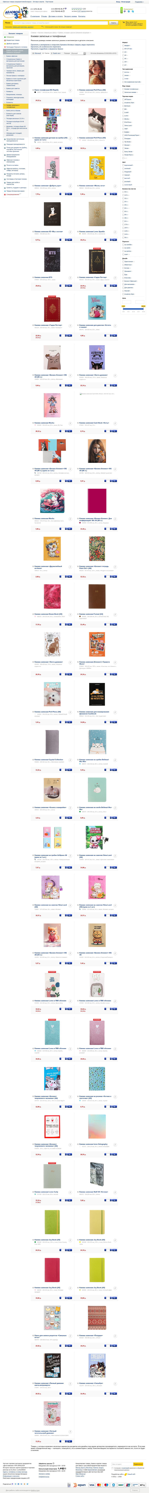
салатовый (129, 185)
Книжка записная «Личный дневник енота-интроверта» (49, 1384)
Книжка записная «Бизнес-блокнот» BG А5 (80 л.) (51, 376)
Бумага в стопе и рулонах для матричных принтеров (16, 79)
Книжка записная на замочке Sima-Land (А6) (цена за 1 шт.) (95, 906)
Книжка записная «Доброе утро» (48, 186)
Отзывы (44, 16)
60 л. (127, 211)
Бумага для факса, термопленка (12, 84)
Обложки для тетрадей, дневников (14, 134)
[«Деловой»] (16, 12)
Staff (126, 129)
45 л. (127, 205)
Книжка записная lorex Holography (93, 1144)
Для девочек (129, 287)
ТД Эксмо (128, 142)
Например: (9, 27)
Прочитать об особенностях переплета (46, 47)
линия (127, 75)
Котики (128, 268)
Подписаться (138, 1464)
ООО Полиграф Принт (132, 135)
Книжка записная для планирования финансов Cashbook (94, 713)
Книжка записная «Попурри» (91, 1335)
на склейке (129, 244)
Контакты (81, 16)
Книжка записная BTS (43, 277)
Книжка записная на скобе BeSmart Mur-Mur (95, 808)
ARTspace (128, 99)
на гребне (128, 251)
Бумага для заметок (13, 88)
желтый (128, 178)
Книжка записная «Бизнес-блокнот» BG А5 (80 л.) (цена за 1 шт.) (51, 470)
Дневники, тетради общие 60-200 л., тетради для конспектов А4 (16, 128)
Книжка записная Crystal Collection (49, 760)
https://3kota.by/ (80, 1474)
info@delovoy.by (44, 1477)
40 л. (127, 202)
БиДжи (127, 132)
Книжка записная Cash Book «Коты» (94, 423)
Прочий (128, 291)
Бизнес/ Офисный (131, 281)
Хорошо (135, 1490)
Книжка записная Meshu (44, 423)
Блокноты (9, 102)
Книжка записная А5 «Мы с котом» (49, 231)
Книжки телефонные (132, 89)
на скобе (128, 248)
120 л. (127, 195)
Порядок (67, 53)
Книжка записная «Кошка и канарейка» (50, 807)
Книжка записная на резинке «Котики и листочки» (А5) (95, 1097)
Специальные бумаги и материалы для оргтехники (15, 60)
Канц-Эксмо (129, 151)
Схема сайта (80, 1476)
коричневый (129, 165)
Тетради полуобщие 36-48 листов (15, 122)
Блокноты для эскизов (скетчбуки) (13, 114)
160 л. (127, 228)
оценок (81, 11)
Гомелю (95, 1468)
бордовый (128, 172)
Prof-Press (128, 122)
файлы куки (35, 1490)
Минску (78, 1468)
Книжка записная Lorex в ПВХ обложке (50, 1001)
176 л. (127, 224)
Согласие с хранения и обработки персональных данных (129, 1469)
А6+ (126, 62)
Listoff (127, 112)
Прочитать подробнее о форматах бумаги (47, 49)
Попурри (128, 138)
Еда (126, 274)
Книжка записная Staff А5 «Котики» (93, 1192)
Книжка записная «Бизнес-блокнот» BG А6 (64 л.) (51, 954)
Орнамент (128, 271)
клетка (128, 72)
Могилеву (79, 1470)
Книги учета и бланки (13, 110)
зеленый (128, 168)
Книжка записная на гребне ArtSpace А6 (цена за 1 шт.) (51, 856)
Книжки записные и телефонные (13, 106)
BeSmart (128, 106)
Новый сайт (131, 1474)
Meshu (127, 119)
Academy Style (130, 103)
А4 (126, 52)
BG (126, 109)
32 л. (127, 198)
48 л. (127, 218)
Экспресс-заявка (70, 16)
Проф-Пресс (129, 155)
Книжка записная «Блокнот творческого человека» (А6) (46, 1097)
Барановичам (92, 1470)
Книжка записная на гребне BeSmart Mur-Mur (94, 761)
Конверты (9, 91)
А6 (126, 58)
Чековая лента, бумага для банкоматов (15, 71)
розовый (128, 181)
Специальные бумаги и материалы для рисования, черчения (15, 66)
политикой (125, 1468)
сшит (127, 254)
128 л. (127, 231)
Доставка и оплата (56, 16)
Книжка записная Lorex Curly (46, 1192)
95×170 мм (129, 49)
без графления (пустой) (133, 82)
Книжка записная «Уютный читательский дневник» (45, 1432)
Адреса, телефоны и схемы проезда (15, 1472)
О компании (35, 16)
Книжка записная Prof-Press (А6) (92, 90)
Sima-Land (129, 125)
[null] (12, 1484)
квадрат (128, 45)
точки (127, 79)
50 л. (127, 192)
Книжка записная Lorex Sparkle (92, 231)
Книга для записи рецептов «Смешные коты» (50, 1336)
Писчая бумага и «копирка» (15, 76)
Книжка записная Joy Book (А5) (47, 1240)
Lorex (127, 116)
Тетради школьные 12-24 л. (15, 118)
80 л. (127, 208)
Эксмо (127, 148)
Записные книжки (131, 92)
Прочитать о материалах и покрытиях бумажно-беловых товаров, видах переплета (63, 45)
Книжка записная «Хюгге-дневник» (93, 375)
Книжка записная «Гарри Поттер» (93, 277)
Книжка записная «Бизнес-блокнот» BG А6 (95, 954)
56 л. (127, 237)
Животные (129, 265)
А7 (126, 65)
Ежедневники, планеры (14, 94)
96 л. (127, 215)
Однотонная (130, 261)
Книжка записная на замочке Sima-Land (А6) (95, 856)
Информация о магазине (11, 1476)
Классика (128, 278)
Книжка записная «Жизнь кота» (92, 186)
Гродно (101, 1468)
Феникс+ (128, 145)
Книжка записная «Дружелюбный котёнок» (48, 567)
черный (128, 175)
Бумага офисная (11, 56)
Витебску (89, 1468)
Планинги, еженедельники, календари (15, 98)
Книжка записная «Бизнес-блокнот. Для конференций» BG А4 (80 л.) (95, 519)
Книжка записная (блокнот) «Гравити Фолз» (94, 663)
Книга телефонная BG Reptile (47, 90)
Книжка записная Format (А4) (91, 614)
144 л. (127, 234)
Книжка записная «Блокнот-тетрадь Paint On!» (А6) (94, 567)
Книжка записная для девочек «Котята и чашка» (95, 326)
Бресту (83, 1468)
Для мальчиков (130, 284)
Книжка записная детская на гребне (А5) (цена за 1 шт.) (51, 139)
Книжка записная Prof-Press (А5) (92, 138)
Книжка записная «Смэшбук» (91, 1383)
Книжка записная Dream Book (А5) (48, 614)
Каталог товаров (16, 33)
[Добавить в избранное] (33, 90)
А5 (126, 55)
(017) (36, 9)
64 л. (127, 221)
